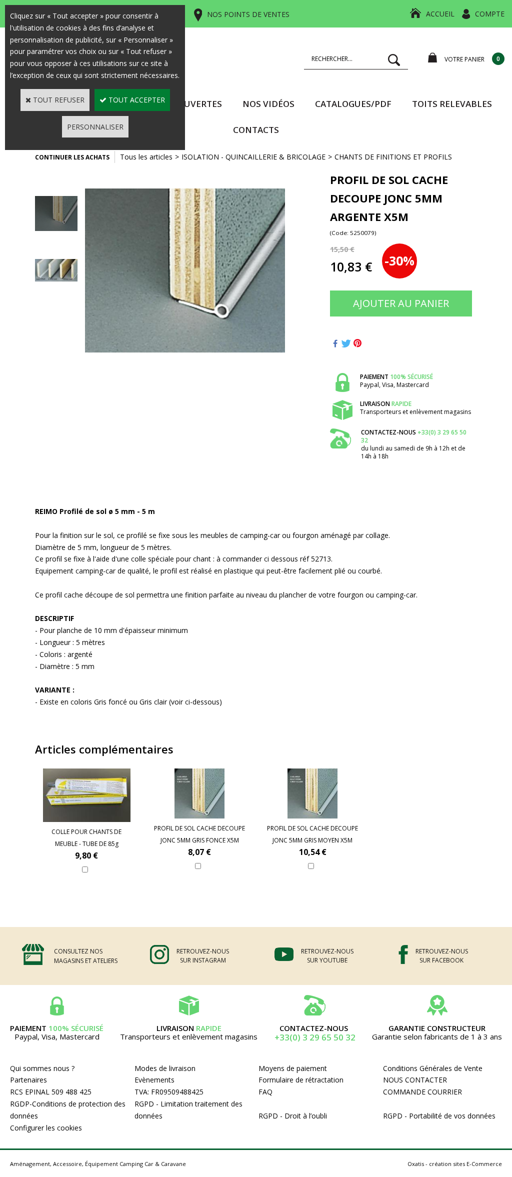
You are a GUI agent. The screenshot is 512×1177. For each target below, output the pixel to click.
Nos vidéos (268, 104)
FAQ (265, 1091)
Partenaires (28, 1079)
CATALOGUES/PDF (353, 104)
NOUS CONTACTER (415, 1079)
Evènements (154, 1079)
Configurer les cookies (46, 1127)
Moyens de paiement (292, 1068)
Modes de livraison (165, 1068)
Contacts (256, 130)
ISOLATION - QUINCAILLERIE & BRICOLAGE (254, 157)
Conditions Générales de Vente (432, 1068)
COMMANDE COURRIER (422, 1091)
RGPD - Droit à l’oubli (292, 1115)
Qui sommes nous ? (42, 1068)
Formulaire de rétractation (301, 1079)
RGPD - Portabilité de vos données (439, 1115)
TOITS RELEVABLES (452, 104)
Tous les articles (146, 157)
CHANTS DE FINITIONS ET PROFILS (393, 157)
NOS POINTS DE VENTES (248, 14)
